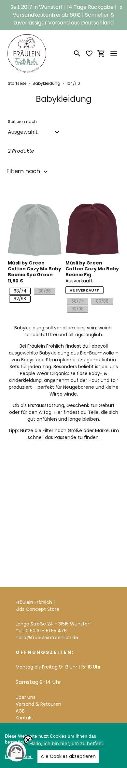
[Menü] (113, 53)
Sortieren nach (22, 121)
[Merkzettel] (89, 53)
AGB (20, 711)
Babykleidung (46, 83)
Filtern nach (24, 171)
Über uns (25, 697)
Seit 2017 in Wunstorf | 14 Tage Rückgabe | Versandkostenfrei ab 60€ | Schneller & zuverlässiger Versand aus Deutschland (63, 14)
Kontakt (24, 718)
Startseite (17, 83)
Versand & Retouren (38, 704)
